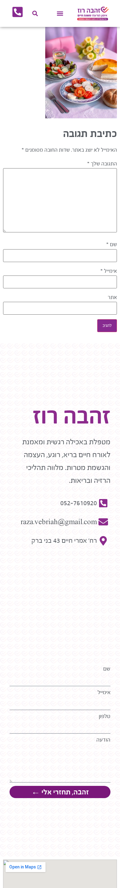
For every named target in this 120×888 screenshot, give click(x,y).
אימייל (108, 271)
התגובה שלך (102, 164)
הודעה (103, 740)
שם (111, 245)
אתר (112, 297)
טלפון (104, 716)
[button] (60, 14)
